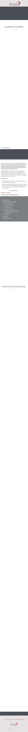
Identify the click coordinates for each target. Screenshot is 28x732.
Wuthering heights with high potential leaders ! (12, 482)
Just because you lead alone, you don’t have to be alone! (14, 348)
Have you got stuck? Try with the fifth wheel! (11, 381)
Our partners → (5, 216)
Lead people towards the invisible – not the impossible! (14, 615)
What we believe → (15, 153)
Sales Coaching (5, 93)
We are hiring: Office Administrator (9, 447)
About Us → (14, 151)
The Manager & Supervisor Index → (11, 211)
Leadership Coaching (7, 42)
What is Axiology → (6, 200)
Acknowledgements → (7, 218)
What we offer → (14, 155)
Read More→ (5, 234)
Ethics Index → (7, 214)
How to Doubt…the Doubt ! (7, 515)
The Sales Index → (8, 207)
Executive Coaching (6, 67)
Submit (14, 704)
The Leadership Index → (9, 205)
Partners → (14, 157)
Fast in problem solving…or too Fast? (10, 414)
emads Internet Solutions (19, 719)
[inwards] (14, 3)
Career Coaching (5, 119)
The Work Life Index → (9, 212)
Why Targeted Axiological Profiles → (10, 202)
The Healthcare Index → (9, 209)
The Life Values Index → (9, 203)
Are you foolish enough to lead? (9, 547)
